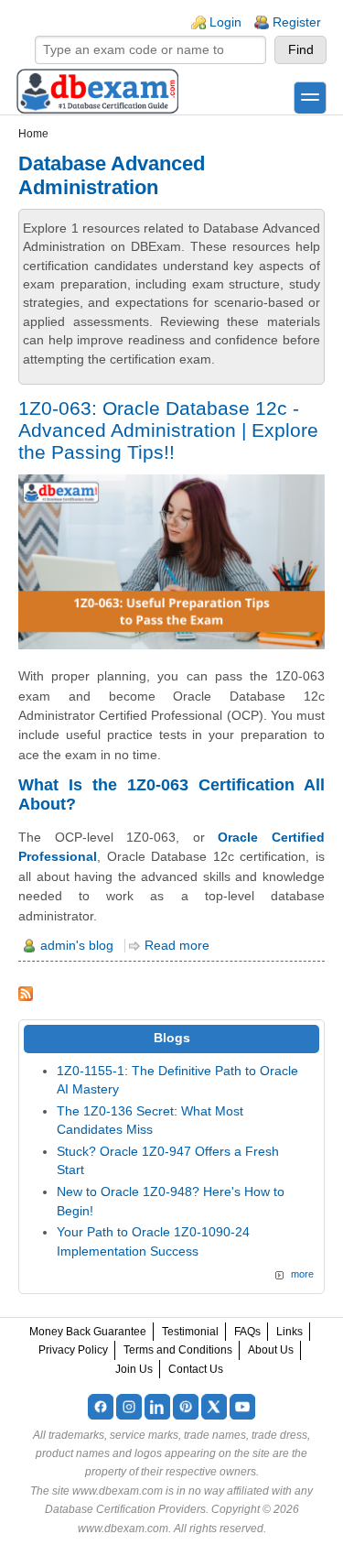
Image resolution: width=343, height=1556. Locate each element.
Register (297, 22)
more (302, 1273)
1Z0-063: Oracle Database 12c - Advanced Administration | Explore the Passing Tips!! (168, 429)
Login (225, 22)
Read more (177, 945)
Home (33, 133)
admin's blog (76, 945)
